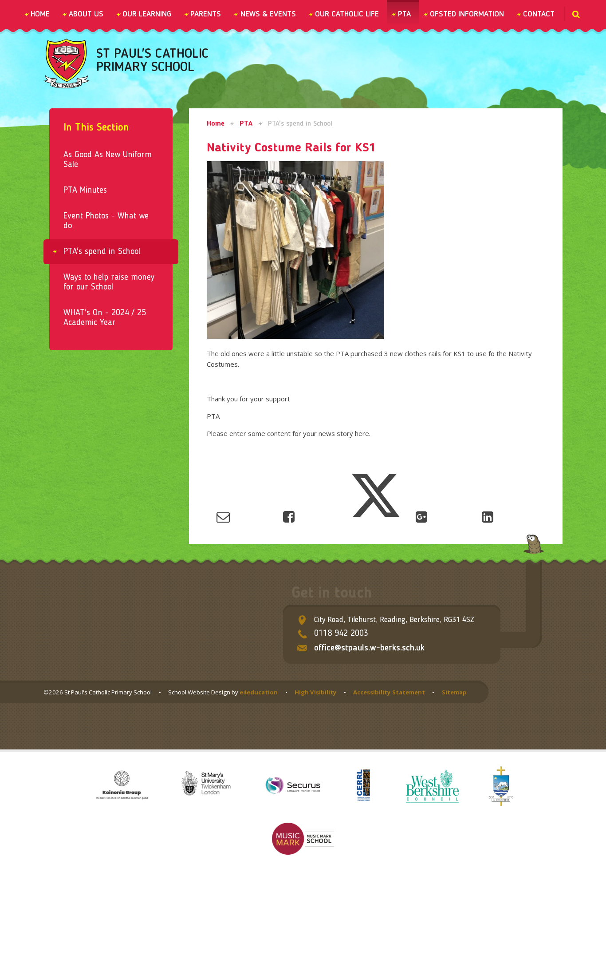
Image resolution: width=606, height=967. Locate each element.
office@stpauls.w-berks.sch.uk (369, 648)
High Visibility (316, 692)
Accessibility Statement (389, 692)
